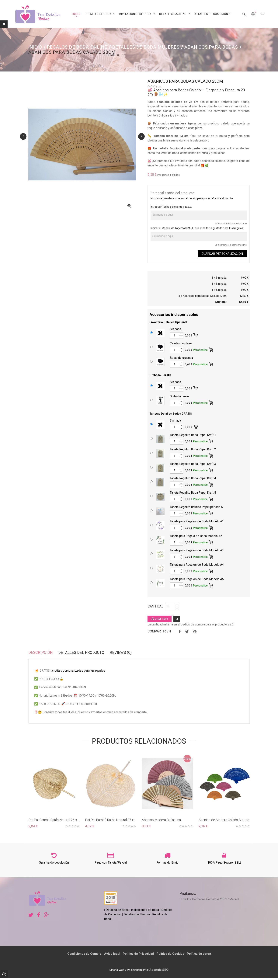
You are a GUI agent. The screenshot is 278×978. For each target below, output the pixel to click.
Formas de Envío (167, 862)
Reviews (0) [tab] (121, 652)
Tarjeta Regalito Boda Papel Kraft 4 (193, 478)
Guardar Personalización (222, 254)
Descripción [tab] (40, 652)
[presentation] (23, 136)
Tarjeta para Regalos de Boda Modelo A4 (197, 564)
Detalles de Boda (117, 910)
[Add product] (176, 619)
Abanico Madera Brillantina (161, 820)
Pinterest (194, 632)
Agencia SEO (159, 970)
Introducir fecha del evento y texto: (171, 206)
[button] (262, 14)
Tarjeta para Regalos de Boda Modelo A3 (197, 550)
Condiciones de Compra (84, 953)
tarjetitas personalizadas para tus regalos (77, 670)
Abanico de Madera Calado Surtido (224, 820)
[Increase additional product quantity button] (181, 334)
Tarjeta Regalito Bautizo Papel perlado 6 (196, 507)
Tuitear (187, 632)
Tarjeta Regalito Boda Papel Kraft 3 (193, 464)
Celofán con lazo (181, 343)
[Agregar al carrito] (196, 334)
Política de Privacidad (138, 953)
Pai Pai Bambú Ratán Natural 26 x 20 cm (52, 820)
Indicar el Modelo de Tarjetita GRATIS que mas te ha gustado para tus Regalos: (197, 228)
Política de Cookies (170, 953)
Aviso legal (112, 953)
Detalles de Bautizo (137, 914)
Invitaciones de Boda (145, 910)
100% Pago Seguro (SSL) (224, 862)
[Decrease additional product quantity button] (181, 337)
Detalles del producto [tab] (81, 652)
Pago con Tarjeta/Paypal (111, 862)
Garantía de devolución (54, 862)
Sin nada (175, 329)
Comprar (161, 618)
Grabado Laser (179, 396)
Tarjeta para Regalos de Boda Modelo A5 (197, 579)
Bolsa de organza (181, 358)
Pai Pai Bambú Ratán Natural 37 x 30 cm (109, 820)
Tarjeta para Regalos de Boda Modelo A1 (197, 521)
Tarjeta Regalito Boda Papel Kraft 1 (193, 435)
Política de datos (199, 953)
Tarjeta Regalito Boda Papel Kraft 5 (193, 492)
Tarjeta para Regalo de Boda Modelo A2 (196, 536)
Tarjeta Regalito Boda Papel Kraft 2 (193, 449)
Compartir (179, 632)
